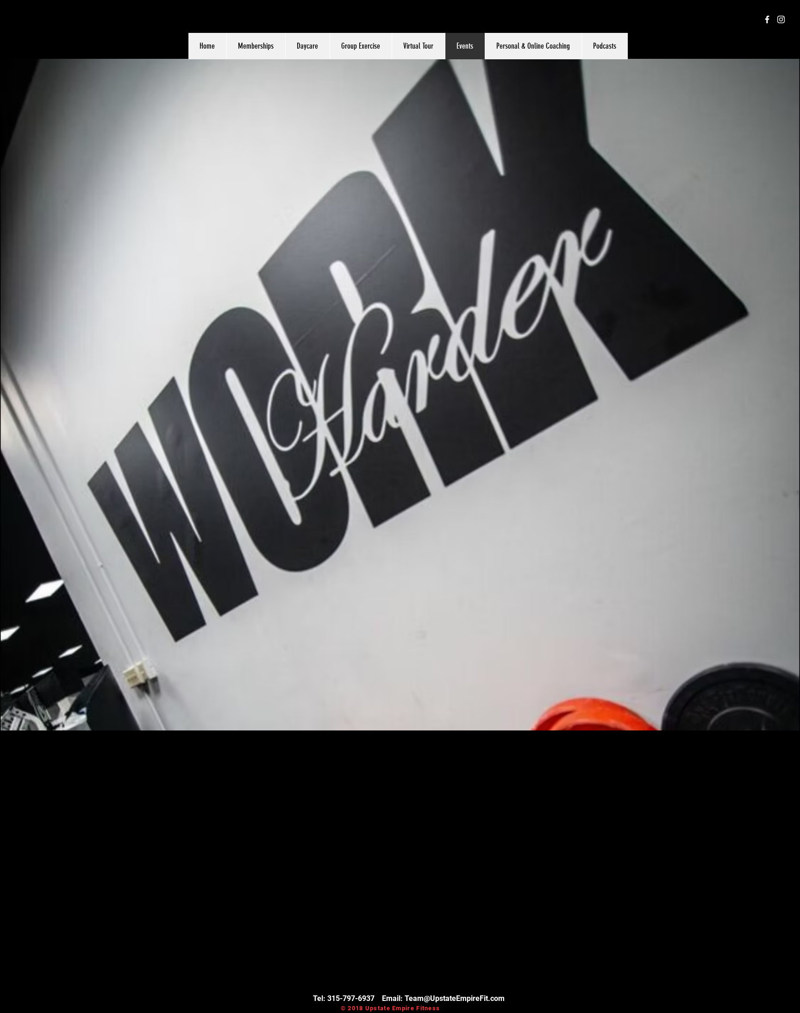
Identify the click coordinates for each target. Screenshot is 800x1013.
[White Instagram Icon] (781, 19)
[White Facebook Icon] (767, 19)
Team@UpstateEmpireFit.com (455, 998)
